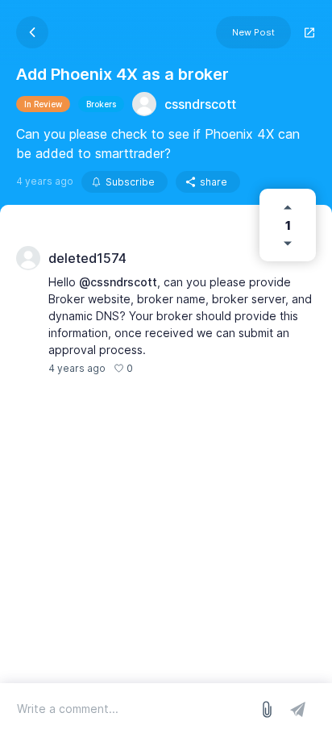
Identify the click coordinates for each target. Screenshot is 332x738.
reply (153, 368)
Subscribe (130, 182)
